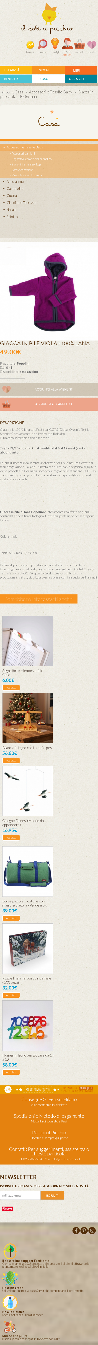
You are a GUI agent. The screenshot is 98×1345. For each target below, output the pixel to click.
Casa (19, 91)
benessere (11, 79)
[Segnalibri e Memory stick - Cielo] (27, 641)
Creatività (11, 70)
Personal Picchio (49, 1132)
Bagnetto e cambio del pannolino (32, 159)
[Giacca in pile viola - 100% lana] (49, 291)
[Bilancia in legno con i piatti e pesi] (27, 718)
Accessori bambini (23, 153)
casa (43, 79)
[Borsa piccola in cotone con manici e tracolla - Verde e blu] (27, 871)
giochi (44, 70)
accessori (76, 79)
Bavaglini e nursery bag (26, 164)
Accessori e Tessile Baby (50, 91)
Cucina (12, 195)
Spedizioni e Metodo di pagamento (49, 1116)
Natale (12, 210)
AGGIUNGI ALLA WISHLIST (53, 389)
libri (76, 70)
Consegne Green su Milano (49, 1099)
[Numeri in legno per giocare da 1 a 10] (27, 1025)
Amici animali (16, 181)
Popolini (23, 363)
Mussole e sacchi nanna (27, 175)
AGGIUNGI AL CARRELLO (53, 404)
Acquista (11, 687)
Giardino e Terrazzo (21, 202)
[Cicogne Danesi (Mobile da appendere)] (27, 791)
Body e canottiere (22, 170)
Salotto (12, 217)
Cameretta (15, 188)
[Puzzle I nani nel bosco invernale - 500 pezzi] (27, 948)
